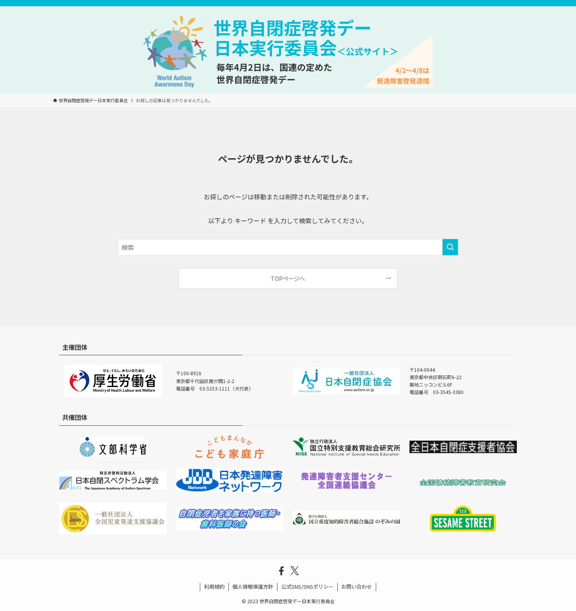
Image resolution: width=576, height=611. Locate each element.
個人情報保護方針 (252, 586)
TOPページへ (288, 278)
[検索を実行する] (450, 247)
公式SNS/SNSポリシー (307, 586)
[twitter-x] (294, 571)
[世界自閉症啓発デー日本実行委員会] (288, 52)
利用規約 (214, 586)
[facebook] (281, 571)
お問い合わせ (356, 586)
